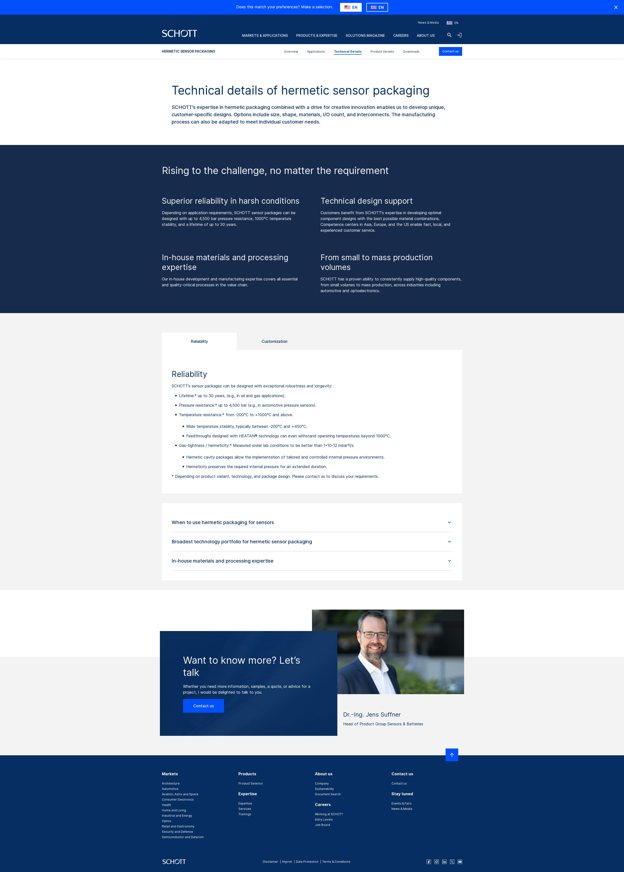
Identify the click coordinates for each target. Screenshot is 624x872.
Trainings (244, 814)
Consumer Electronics (178, 799)
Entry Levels (324, 819)
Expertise (245, 803)
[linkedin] (444, 862)
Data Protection (307, 861)
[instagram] (436, 862)
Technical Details (347, 51)
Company (322, 783)
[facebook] (429, 862)
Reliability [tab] (199, 341)
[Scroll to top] (452, 754)
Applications (316, 51)
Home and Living (174, 810)
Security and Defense (177, 832)
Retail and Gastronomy (178, 826)
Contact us (450, 51)
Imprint (287, 861)
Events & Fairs (401, 803)
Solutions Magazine (365, 35)
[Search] (449, 35)
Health (166, 805)
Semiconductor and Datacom (183, 837)
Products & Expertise (316, 35)
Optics (166, 821)
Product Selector (250, 783)
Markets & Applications (265, 35)
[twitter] (452, 862)
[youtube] (460, 862)
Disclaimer (270, 861)
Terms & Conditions (336, 861)
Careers (401, 35)
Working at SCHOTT (329, 814)
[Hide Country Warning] (616, 7)
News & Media (428, 22)
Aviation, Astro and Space (180, 794)
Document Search (328, 794)
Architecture (171, 783)
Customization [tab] (274, 341)
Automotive (170, 789)
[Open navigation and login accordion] (459, 35)
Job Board (322, 825)
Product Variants (382, 51)
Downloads (411, 51)
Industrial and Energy (177, 815)
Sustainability (324, 789)
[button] (312, 522)
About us (426, 35)
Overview (291, 51)
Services (244, 809)
